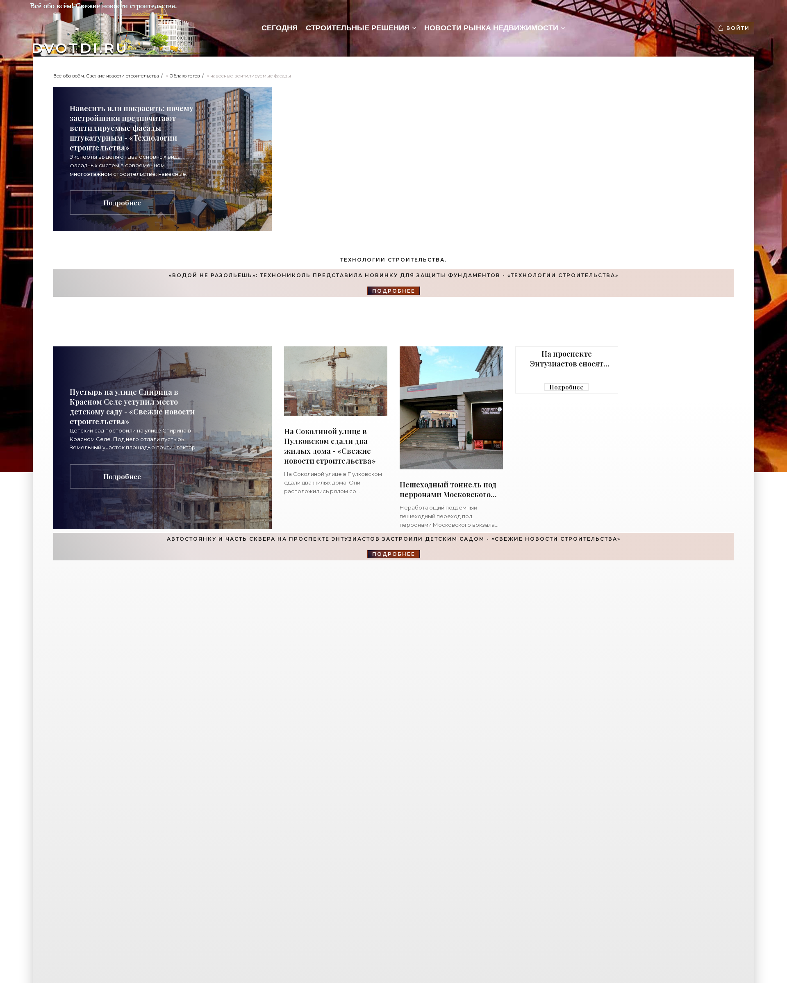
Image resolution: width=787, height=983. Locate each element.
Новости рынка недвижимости (491, 28)
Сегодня (280, 28)
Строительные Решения (357, 28)
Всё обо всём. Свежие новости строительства (106, 76)
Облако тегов (184, 76)
